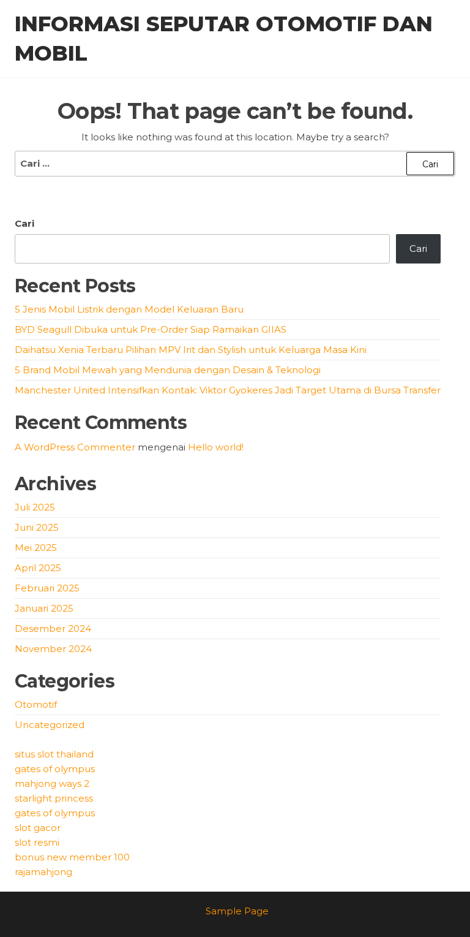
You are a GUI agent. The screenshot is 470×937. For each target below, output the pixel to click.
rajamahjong (43, 872)
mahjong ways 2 (52, 783)
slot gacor (38, 827)
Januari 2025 (44, 608)
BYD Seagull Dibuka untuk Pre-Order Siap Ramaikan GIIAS (150, 329)
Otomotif (36, 704)
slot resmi (37, 842)
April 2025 (38, 568)
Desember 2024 (53, 628)
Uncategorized (49, 724)
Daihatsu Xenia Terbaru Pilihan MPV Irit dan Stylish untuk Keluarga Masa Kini (191, 349)
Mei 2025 (36, 547)
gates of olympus (55, 769)
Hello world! (216, 447)
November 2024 (53, 648)
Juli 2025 (35, 507)
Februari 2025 (47, 588)
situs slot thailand (54, 754)
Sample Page (237, 911)
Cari (24, 223)
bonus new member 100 (72, 857)
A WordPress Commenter (75, 447)
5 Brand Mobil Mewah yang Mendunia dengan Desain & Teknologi (168, 370)
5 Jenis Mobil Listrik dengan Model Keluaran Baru (129, 309)
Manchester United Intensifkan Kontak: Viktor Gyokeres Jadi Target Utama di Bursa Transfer (228, 390)
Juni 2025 (37, 527)
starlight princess (54, 798)
